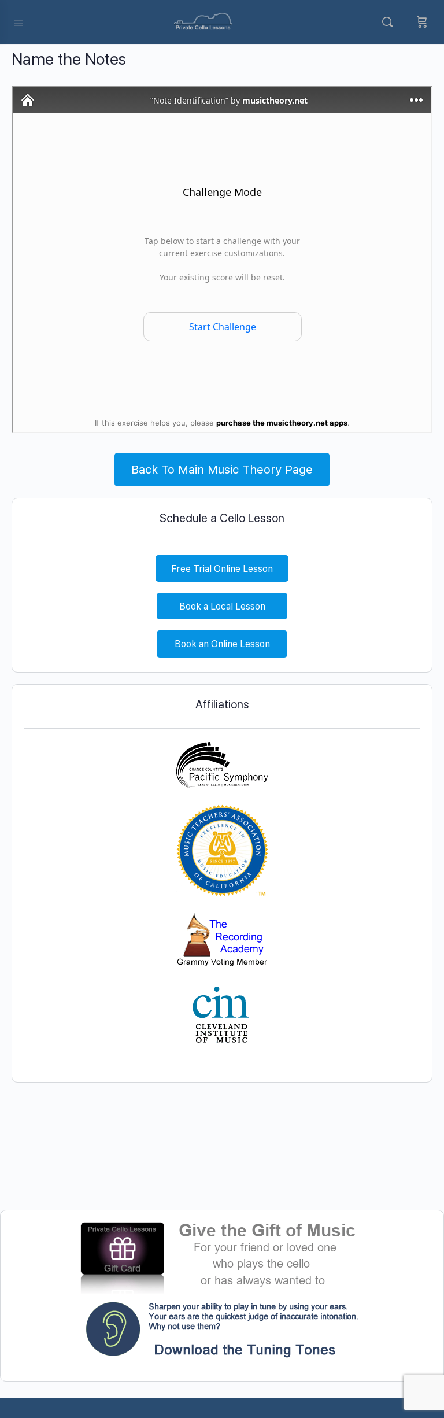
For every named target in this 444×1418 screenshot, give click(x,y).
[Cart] (422, 22)
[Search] (390, 22)
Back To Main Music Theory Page (222, 470)
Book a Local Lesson (222, 606)
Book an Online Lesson (222, 643)
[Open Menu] (18, 21)
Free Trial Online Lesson (222, 568)
